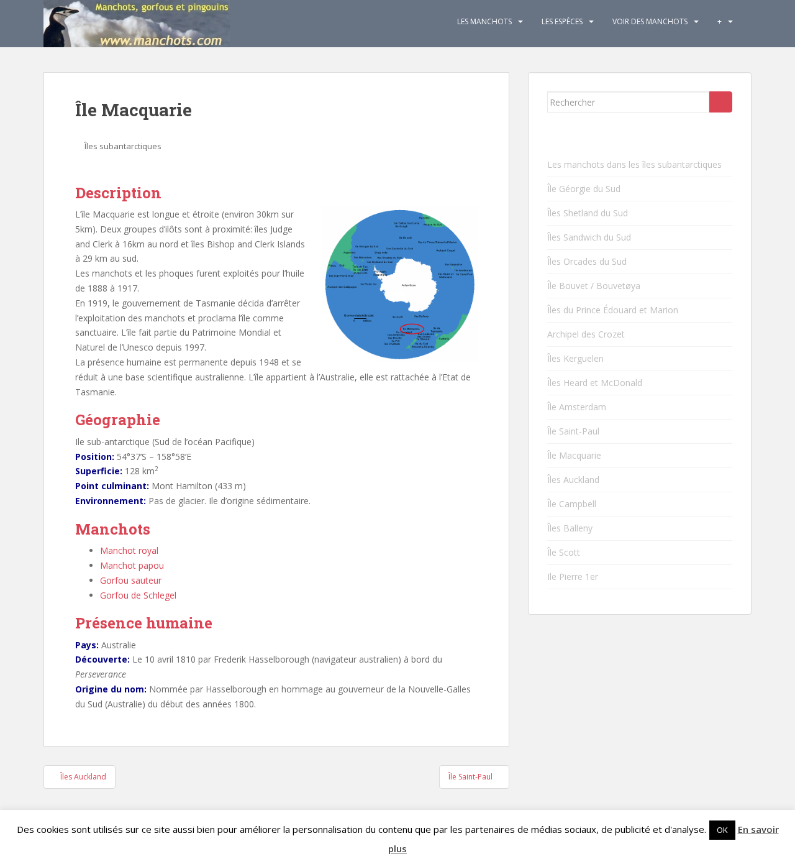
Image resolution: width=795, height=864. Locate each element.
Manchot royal (129, 550)
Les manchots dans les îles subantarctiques (634, 164)
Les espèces (562, 21)
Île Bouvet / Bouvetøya (593, 286)
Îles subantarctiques (122, 146)
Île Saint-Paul (573, 431)
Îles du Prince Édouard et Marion (612, 310)
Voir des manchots (650, 21)
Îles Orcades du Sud (587, 261)
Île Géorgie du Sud (583, 189)
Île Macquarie (574, 455)
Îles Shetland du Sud (587, 213)
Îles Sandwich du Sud (589, 237)
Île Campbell (571, 504)
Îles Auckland (573, 479)
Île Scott (563, 552)
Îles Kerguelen (575, 358)
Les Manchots (484, 21)
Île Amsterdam (576, 407)
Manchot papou (132, 565)
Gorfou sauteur (130, 580)
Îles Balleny (570, 528)
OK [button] (722, 829)
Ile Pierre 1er (572, 576)
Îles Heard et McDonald (594, 382)
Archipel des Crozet (586, 334)
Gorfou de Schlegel (138, 595)
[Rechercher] (720, 102)
